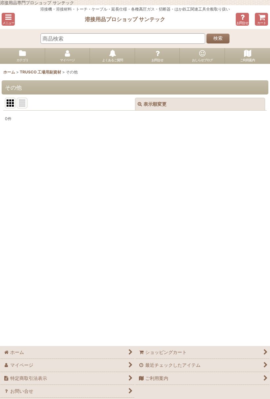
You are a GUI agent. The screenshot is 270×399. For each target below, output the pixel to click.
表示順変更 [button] (155, 104)
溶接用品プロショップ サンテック (125, 19)
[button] (8, 19)
